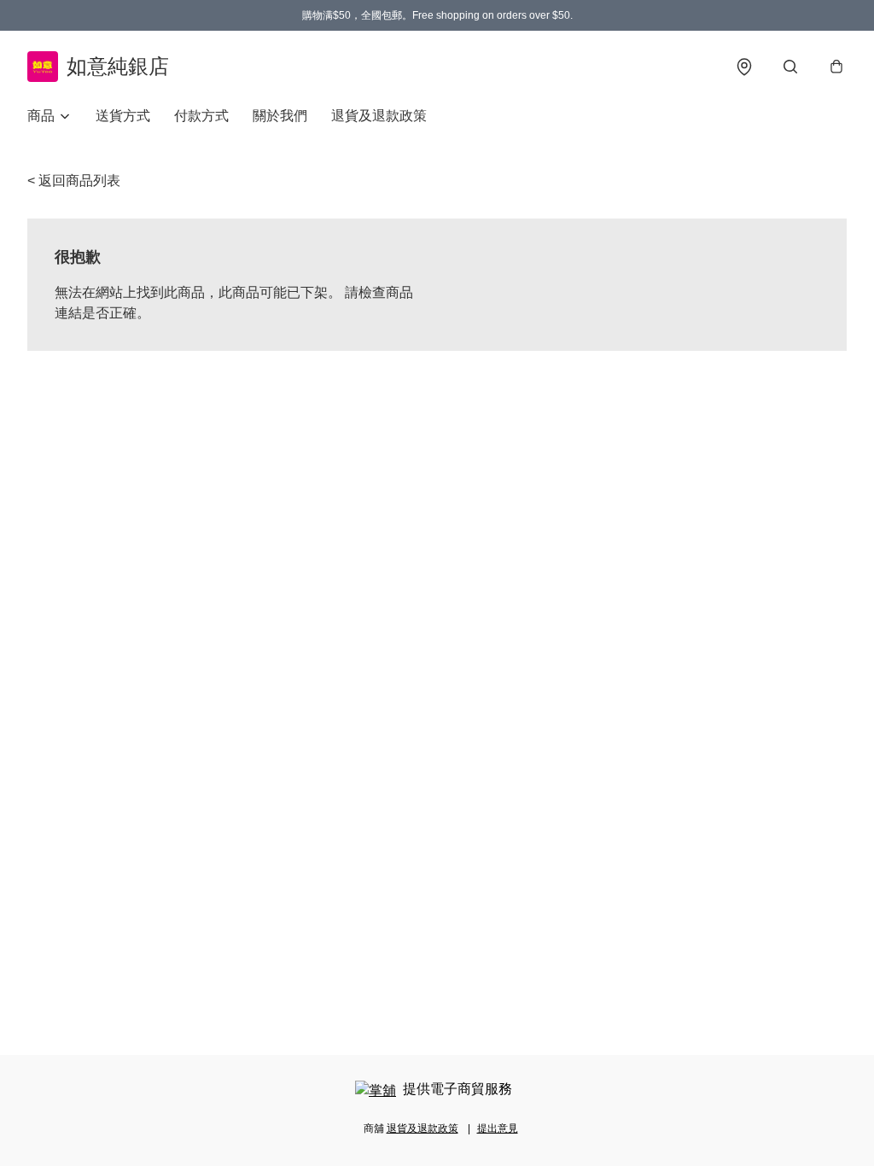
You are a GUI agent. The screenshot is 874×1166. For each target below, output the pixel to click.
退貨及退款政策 (379, 115)
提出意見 (497, 1128)
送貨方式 (123, 115)
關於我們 (280, 115)
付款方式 (201, 115)
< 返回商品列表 (73, 180)
